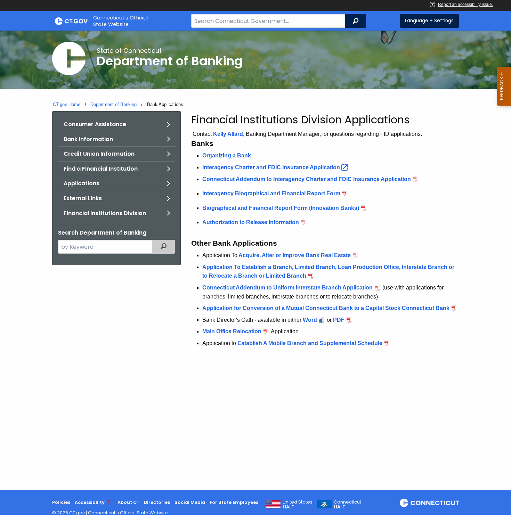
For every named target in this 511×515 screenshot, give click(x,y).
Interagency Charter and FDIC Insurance (271, 167)
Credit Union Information (99, 154)
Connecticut (347, 504)
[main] (255, 260)
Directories (157, 502)
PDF (338, 320)
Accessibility (90, 502)
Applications (81, 183)
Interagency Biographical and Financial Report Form (271, 193)
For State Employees (234, 502)
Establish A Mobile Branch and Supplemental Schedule (309, 343)
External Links (83, 198)
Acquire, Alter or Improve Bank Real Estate (294, 255)
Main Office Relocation (231, 331)
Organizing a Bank (226, 155)
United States (298, 504)
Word (310, 320)
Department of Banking (113, 104)
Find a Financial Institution (101, 169)
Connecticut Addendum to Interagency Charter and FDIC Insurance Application (306, 179)
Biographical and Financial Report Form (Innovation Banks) (280, 208)
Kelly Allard (228, 134)
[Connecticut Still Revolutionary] (429, 503)
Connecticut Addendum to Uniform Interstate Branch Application (287, 288)
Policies (61, 502)
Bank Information (88, 139)
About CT (128, 502)
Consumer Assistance (95, 124)
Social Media (190, 502)
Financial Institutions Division (105, 213)
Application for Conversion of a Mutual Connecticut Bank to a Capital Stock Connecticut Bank (325, 308)
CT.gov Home (66, 104)
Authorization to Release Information (250, 222)
